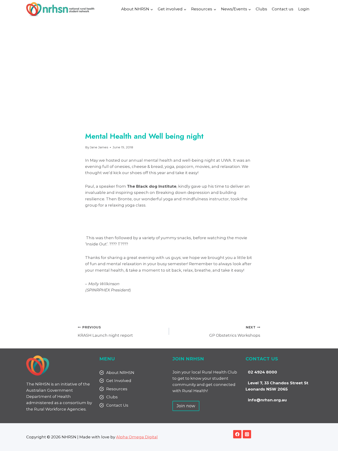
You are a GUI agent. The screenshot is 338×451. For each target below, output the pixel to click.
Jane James (99, 147)
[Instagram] (247, 434)
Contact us (282, 9)
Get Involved (118, 380)
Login (303, 9)
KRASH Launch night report (105, 331)
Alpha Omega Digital (137, 437)
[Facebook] (237, 434)
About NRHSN (120, 372)
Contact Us (117, 405)
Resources (116, 389)
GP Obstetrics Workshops (234, 331)
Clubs (261, 9)
